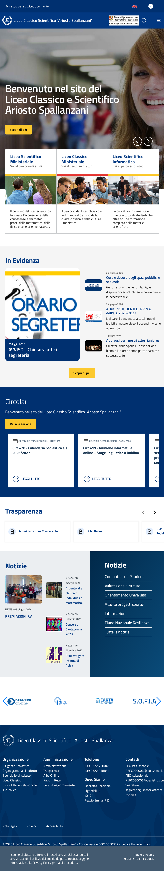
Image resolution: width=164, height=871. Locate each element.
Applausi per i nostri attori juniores (132, 340)
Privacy (32, 826)
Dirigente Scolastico (15, 765)
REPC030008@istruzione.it (144, 770)
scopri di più (18, 129)
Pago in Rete (52, 780)
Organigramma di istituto (19, 770)
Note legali (9, 826)
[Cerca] (142, 20)
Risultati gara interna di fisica (75, 660)
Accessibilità (54, 826)
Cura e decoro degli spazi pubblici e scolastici (133, 279)
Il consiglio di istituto (16, 775)
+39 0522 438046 (96, 765)
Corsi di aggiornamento (59, 785)
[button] (137, 141)
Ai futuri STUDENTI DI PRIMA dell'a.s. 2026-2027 (128, 311)
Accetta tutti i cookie (139, 859)
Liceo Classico (11, 780)
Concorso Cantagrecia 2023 (74, 629)
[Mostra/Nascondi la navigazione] (159, 20)
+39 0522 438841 (96, 770)
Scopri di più (82, 373)
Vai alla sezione (20, 424)
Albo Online (51, 775)
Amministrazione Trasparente (55, 768)
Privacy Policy (144, 855)
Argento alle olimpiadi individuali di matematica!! (74, 595)
